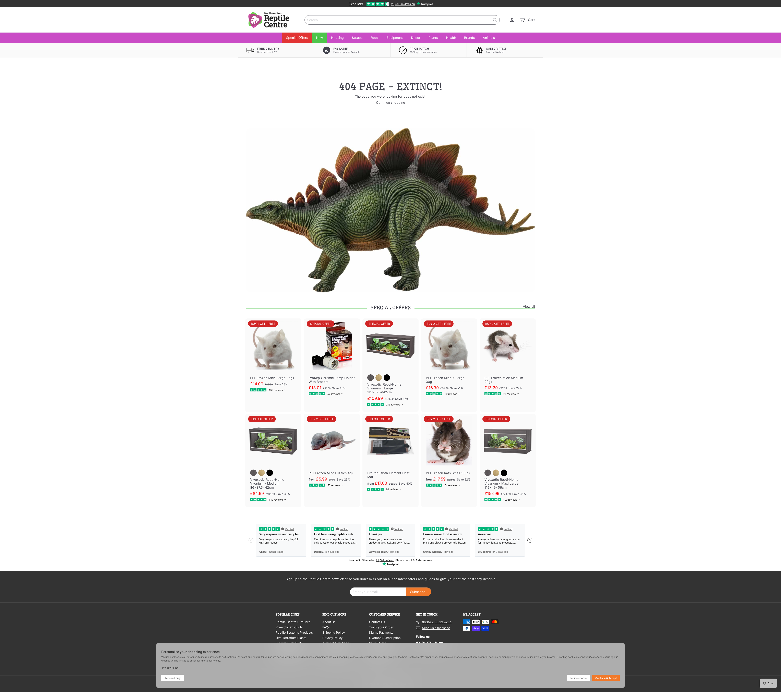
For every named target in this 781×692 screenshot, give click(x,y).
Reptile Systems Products (294, 632)
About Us (329, 622)
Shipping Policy (333, 632)
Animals (489, 38)
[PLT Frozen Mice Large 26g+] (273, 357)
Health (451, 38)
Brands (469, 38)
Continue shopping (390, 102)
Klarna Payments (381, 632)
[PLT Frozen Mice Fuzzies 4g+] (332, 453)
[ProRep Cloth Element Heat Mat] (390, 455)
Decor (415, 38)
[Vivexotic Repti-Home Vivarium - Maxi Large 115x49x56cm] (507, 460)
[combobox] (402, 20)
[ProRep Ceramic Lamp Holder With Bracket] (332, 359)
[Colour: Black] (387, 377)
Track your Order (381, 627)
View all (529, 306)
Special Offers (297, 38)
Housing (337, 38)
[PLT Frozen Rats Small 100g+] (449, 453)
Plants (433, 38)
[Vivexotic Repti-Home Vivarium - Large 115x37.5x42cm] (390, 365)
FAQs (326, 627)
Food (374, 38)
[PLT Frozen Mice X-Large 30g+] (449, 359)
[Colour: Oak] (378, 377)
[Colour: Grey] (370, 377)
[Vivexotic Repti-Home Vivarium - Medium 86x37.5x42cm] (273, 460)
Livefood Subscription (385, 638)
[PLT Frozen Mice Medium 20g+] (507, 359)
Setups (357, 38)
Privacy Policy (332, 638)
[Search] (495, 20)
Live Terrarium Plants (291, 638)
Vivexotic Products (289, 627)
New (319, 38)
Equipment (394, 38)
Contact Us (377, 622)
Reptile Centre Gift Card (293, 622)
